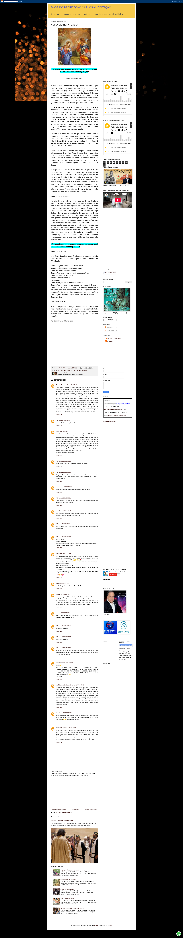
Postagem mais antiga (90, 809)
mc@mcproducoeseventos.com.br (117, 415)
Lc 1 (72, 370)
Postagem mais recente (58, 809)
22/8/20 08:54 (66, 461)
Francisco (59, 511)
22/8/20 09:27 (67, 511)
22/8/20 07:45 (75, 385)
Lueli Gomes (60, 662)
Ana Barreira (60, 487)
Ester (57, 431)
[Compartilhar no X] (88, 368)
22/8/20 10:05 (66, 524)
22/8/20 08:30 (63, 431)
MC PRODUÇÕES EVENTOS (113, 409)
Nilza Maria (59, 713)
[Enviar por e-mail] (85, 368)
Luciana (58, 583)
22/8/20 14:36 (66, 626)
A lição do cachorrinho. (67, 889)
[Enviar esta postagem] (81, 368)
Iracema (58, 613)
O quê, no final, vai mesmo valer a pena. (73, 870)
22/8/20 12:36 (65, 594)
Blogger (110, 925)
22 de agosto (59, 370)
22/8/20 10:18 (66, 537)
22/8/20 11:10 (66, 553)
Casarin (58, 594)
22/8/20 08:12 (66, 420)
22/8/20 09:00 (66, 472)
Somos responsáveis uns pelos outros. (72, 908)
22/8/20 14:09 (65, 613)
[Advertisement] (74, 342)
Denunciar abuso (109, 421)
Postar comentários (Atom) (64, 812)
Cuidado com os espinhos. (69, 879)
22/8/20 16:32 (66, 648)
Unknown (59, 420)
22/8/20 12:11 (65, 583)
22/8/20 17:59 (80, 685)
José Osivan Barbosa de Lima (65, 685)
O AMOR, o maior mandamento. (62, 820)
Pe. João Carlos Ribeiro (114, 338)
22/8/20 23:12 (67, 713)
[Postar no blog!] (86, 368)
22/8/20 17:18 (68, 662)
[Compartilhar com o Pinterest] (92, 368)
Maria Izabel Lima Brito (63, 385)
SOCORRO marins (61, 727)
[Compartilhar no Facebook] (90, 368)
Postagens (109, 327)
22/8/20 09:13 (68, 487)
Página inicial (75, 809)
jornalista (109, 341)
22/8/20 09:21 (66, 498)
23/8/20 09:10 (72, 727)
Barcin (96, 925)
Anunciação (67, 370)
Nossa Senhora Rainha (80, 370)
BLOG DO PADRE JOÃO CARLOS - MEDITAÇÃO (81, 7)
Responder (59, 414)
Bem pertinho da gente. (68, 898)
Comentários (110, 330)
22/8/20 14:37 (66, 637)
